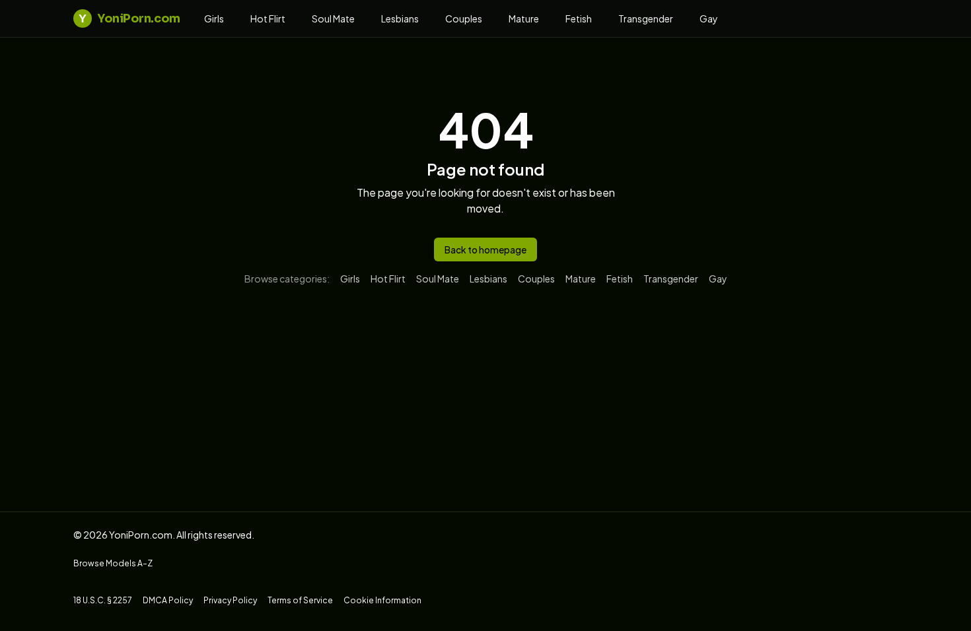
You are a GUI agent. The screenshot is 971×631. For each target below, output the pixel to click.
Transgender (645, 18)
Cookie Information (382, 600)
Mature (524, 18)
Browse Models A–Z (113, 563)
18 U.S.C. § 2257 (102, 600)
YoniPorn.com (129, 18)
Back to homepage (485, 249)
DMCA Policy (168, 600)
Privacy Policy (230, 600)
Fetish (578, 18)
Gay (709, 18)
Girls (214, 18)
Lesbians (400, 18)
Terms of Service (300, 600)
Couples (463, 18)
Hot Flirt (267, 18)
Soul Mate (333, 18)
